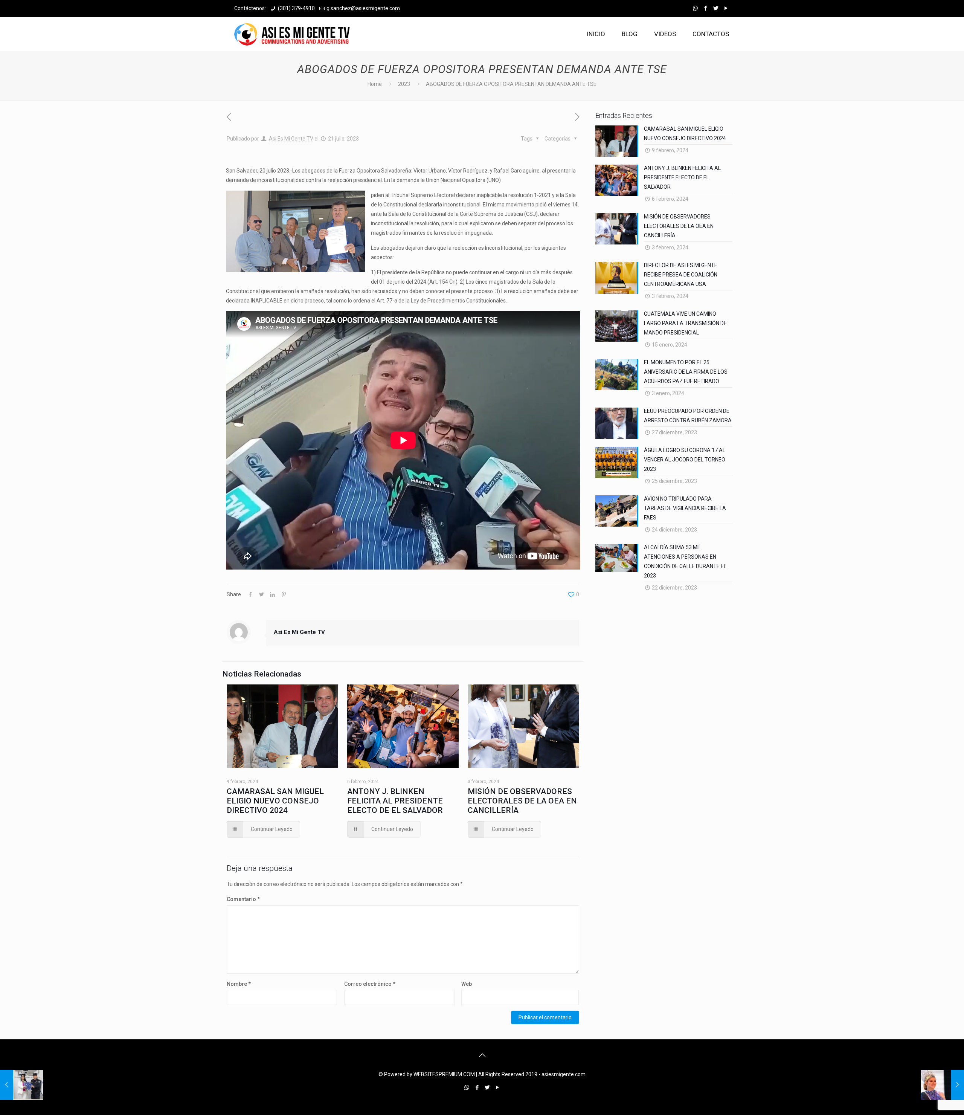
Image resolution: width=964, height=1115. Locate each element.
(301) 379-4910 (296, 8)
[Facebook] (705, 8)
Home (375, 84)
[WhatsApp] (695, 8)
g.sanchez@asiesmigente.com (363, 8)
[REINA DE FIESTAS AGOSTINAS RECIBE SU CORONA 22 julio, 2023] (942, 1085)
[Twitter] (716, 8)
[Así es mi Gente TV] (294, 34)
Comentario (243, 899)
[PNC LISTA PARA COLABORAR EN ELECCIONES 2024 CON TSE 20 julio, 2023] (21, 1085)
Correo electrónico (369, 984)
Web (466, 984)
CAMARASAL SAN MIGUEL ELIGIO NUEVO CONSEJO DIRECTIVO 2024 (275, 801)
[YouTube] (726, 8)
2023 (404, 84)
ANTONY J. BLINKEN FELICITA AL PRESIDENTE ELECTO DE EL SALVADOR (395, 801)
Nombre (239, 984)
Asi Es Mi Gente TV (291, 139)
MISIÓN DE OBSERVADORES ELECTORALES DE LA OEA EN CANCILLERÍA (522, 801)
